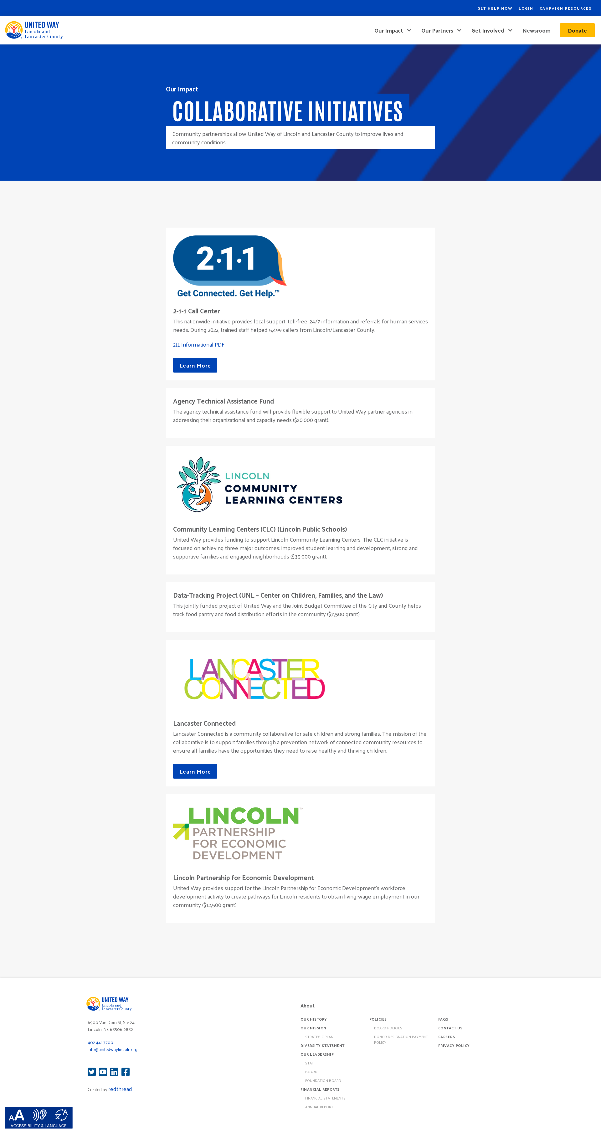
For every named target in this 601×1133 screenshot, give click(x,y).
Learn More (195, 365)
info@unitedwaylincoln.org (112, 1049)
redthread (120, 1089)
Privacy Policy (454, 1045)
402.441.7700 (100, 1042)
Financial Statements (325, 1098)
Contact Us (450, 1028)
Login (526, 8)
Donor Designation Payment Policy (401, 1039)
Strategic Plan (319, 1036)
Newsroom (536, 30)
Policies (378, 1019)
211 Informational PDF (198, 344)
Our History (313, 1019)
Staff (310, 1063)
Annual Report (319, 1107)
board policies (388, 1028)
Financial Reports (320, 1089)
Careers (446, 1036)
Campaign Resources (566, 8)
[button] (393, 30)
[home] (34, 30)
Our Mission (313, 1028)
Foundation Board (323, 1080)
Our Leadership (317, 1054)
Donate (577, 30)
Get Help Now (494, 8)
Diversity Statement (322, 1045)
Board (311, 1071)
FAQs (443, 1019)
